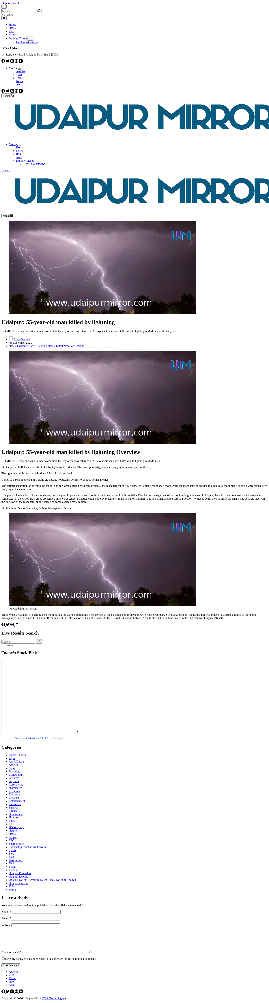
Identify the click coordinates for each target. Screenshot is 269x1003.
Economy (14, 791)
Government (16, 814)
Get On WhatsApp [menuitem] (27, 42)
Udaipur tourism (18, 883)
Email (6, 918)
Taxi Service (16, 860)
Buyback (14, 781)
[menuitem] (30, 38)
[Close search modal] (4, 7)
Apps (12, 758)
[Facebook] (3, 61)
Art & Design (17, 761)
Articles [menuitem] (20, 71)
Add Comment (11, 952)
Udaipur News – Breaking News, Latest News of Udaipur (42, 879)
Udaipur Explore (18, 876)
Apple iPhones (17, 754)
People (13, 837)
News (12, 345)
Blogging (14, 771)
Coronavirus (16, 784)
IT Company (16, 827)
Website (6, 925)
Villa (11, 886)
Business (14, 778)
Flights (13, 810)
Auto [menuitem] (12, 34)
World (12, 889)
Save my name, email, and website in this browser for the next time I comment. (50, 958)
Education (14, 794)
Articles (13, 764)
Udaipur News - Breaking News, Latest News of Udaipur (50, 345)
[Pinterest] (17, 61)
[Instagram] (12, 61)
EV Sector (15, 804)
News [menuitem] (12, 27)
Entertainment (17, 801)
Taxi (11, 856)
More (12, 68)
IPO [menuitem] (11, 31)
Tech (11, 863)
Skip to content (10, 3)
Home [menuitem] (12, 24)
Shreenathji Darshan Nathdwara (27, 847)
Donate (5, 170)
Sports (12, 850)
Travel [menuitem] (19, 77)
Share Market (16, 843)
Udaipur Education (20, 873)
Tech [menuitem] (19, 74)
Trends (13, 870)
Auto (12, 768)
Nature (13, 830)
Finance (13, 807)
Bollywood (15, 774)
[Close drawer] (4, 18)
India (12, 820)
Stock (12, 853)
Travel (12, 866)
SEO (11, 840)
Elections (14, 797)
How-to (13, 817)
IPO (11, 824)
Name (6, 911)
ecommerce (15, 787)
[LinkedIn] (16, 625)
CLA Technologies (54, 998)
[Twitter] (8, 61)
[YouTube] (21, 61)
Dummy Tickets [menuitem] (18, 38)
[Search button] (39, 11)
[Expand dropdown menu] (19, 69)
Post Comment (11, 965)
